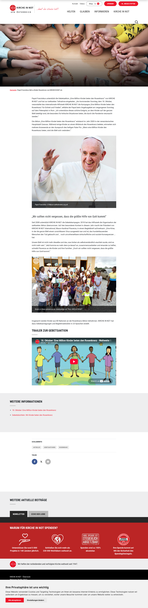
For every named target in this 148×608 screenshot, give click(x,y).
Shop (91, 4)
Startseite (13, 90)
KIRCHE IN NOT (121, 11)
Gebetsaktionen (49, 447)
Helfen (71, 11)
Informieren (101, 11)
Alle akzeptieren (14, 600)
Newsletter (18, 514)
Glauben (85, 11)
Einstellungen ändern (35, 600)
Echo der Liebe (38, 514)
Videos (82, 4)
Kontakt (75, 4)
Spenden (110, 4)
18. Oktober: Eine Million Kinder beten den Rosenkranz (34, 410)
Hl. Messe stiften (128, 4)
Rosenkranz (63, 447)
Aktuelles (36, 447)
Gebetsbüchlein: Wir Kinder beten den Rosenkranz (32, 415)
